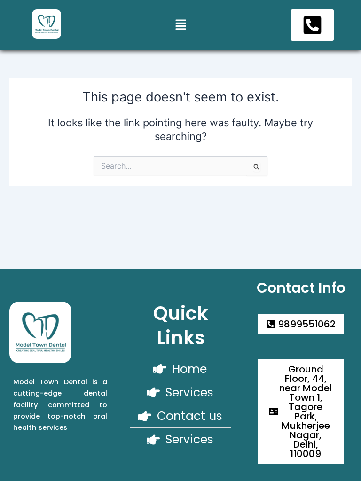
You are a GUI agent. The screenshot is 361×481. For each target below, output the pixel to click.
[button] (180, 25)
